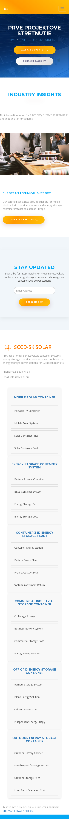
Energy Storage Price (26, 504)
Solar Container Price (26, 435)
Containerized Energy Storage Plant (34, 534)
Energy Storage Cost (26, 516)
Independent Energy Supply (29, 722)
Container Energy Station (28, 547)
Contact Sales (32, 61)
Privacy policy (23, 811)
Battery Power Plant (26, 560)
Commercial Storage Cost (29, 641)
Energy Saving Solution (27, 653)
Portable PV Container (27, 410)
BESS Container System (27, 491)
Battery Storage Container (29, 479)
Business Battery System (28, 628)
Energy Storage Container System (35, 466)
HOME (12, 40)
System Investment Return (29, 585)
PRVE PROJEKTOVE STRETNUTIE (39, 40)
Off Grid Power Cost (25, 709)
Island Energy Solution (27, 697)
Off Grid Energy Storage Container (34, 671)
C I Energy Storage (25, 616)
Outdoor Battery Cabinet (28, 753)
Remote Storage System (28, 684)
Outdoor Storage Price (27, 778)
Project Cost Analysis (26, 572)
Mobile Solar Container (34, 397)
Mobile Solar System (26, 423)
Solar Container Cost (26, 448)
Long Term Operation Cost (29, 790)
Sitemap (8, 811)
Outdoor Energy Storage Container (34, 740)
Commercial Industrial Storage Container (34, 603)
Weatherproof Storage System (31, 765)
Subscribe (32, 302)
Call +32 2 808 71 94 (33, 50)
